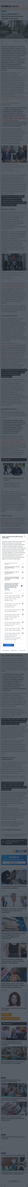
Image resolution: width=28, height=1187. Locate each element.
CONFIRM (8, 645)
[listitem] (14, 564)
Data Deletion (5, 650)
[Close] (25, 536)
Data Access (14, 650)
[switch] (22, 567)
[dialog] (14, 593)
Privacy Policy (22, 650)
